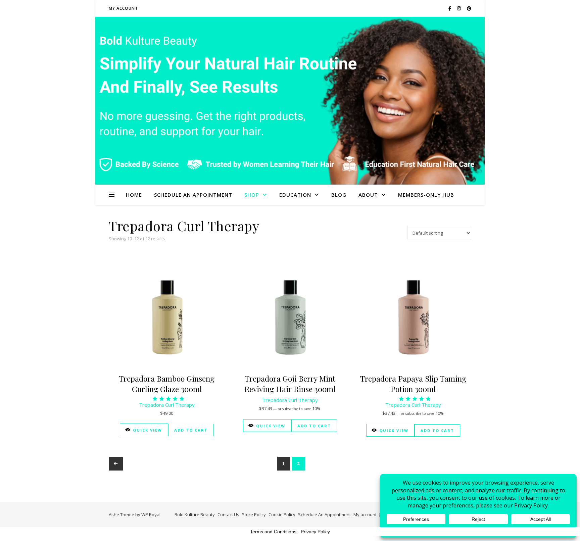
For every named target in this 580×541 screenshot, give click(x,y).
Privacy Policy (315, 531)
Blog (338, 194)
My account (123, 8)
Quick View (147, 430)
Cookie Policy (282, 514)
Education (295, 194)
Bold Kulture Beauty (195, 514)
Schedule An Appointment (193, 194)
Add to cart (191, 430)
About (368, 194)
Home (134, 194)
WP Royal (150, 514)
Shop (251, 194)
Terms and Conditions (273, 531)
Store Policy (254, 514)
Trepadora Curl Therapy (167, 404)
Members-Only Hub (426, 194)
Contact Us (228, 514)
